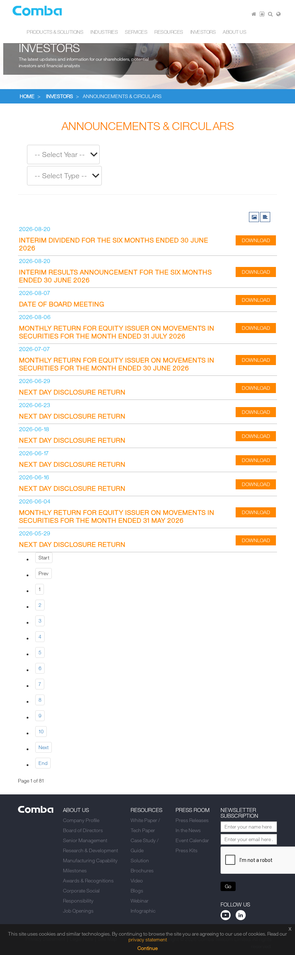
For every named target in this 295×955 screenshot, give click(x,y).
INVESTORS (59, 96)
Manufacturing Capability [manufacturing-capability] (90, 860)
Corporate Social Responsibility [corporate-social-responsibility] (81, 895)
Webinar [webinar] (140, 901)
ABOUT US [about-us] (234, 32)
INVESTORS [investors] (203, 32)
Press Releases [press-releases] (192, 820)
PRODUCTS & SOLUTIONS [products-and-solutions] (55, 32)
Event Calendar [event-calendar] (192, 840)
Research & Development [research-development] (90, 850)
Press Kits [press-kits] (187, 850)
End (42, 763)
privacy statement (147, 939)
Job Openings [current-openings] (78, 911)
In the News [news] (188, 830)
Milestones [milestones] (75, 870)
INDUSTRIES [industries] (104, 32)
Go (228, 886)
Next (43, 747)
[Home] (254, 14)
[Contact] (262, 14)
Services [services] (136, 32)
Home (27, 96)
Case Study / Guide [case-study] (145, 845)
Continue (147, 948)
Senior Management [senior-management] (85, 840)
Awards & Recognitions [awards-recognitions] (88, 880)
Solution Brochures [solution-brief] (142, 865)
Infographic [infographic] (143, 911)
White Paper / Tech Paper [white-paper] (145, 825)
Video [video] (137, 880)
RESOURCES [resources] (168, 32)
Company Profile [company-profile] (81, 820)
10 (41, 731)
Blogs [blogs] (137, 890)
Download (256, 240)
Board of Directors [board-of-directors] (83, 830)
